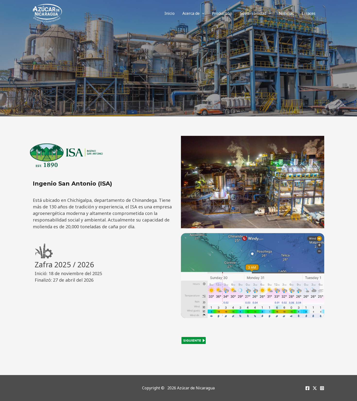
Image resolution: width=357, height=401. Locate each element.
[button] (202, 13)
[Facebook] (307, 388)
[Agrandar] (317, 142)
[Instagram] (322, 388)
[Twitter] (315, 388)
